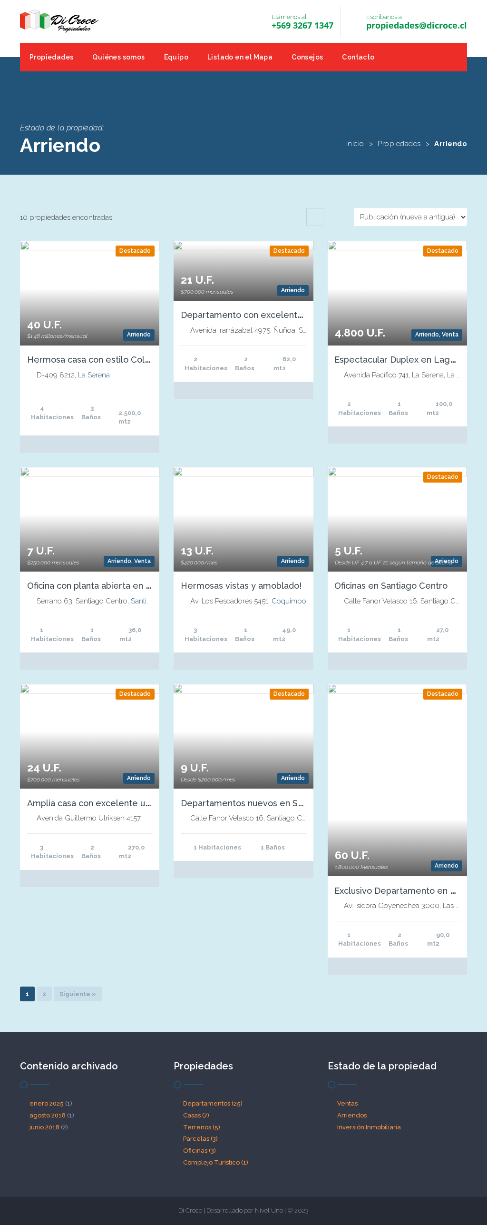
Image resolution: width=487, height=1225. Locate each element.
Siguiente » (77, 994)
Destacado (135, 250)
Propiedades (51, 57)
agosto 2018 (47, 1115)
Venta (450, 334)
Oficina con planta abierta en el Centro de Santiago (131, 586)
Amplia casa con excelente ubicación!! (105, 803)
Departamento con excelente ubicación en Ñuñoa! (284, 315)
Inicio (355, 143)
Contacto (358, 57)
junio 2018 (44, 1127)
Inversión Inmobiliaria (369, 1127)
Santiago (145, 601)
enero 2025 (46, 1103)
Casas (196, 1115)
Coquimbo (289, 601)
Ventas (347, 1103)
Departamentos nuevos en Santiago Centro (270, 803)
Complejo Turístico (215, 1162)
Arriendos (352, 1115)
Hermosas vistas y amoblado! (241, 586)
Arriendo (139, 334)
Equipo (176, 57)
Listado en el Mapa (240, 57)
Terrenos (201, 1127)
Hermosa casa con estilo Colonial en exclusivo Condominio (147, 360)
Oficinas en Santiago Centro (391, 586)
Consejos (307, 57)
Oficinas (199, 1150)
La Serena (94, 375)
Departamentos (213, 1103)
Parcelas (200, 1138)
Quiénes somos (118, 57)
